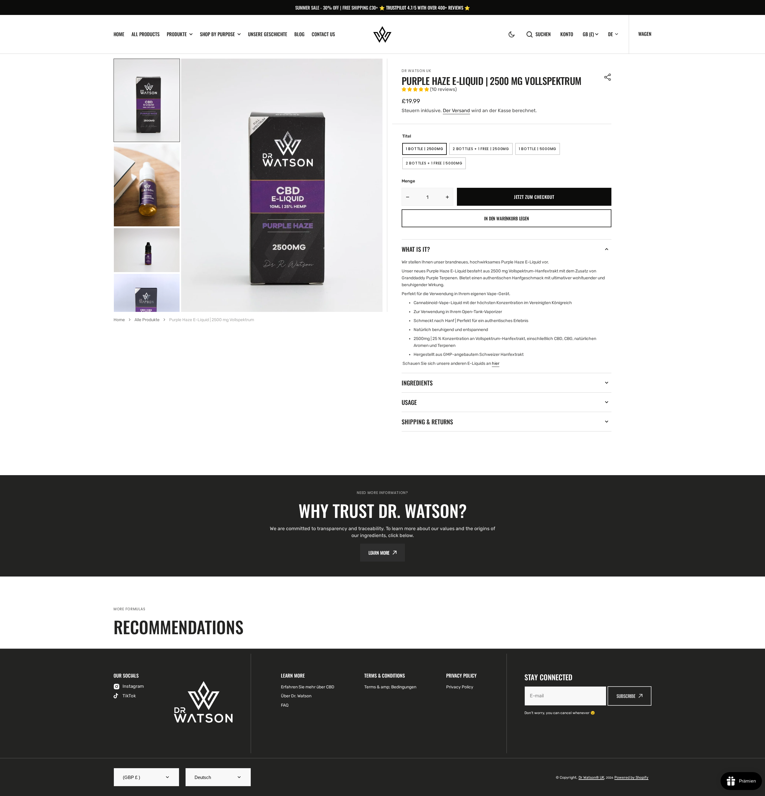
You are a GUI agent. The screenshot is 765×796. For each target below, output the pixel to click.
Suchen (543, 34)
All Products (145, 34)
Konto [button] (566, 34)
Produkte (177, 34)
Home (119, 34)
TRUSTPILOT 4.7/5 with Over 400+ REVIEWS (424, 7)
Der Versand (456, 110)
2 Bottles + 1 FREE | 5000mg (434, 165)
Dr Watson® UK (591, 777)
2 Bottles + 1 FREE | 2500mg (481, 150)
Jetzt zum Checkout (534, 196)
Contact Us (323, 34)
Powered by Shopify (631, 777)
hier (495, 363)
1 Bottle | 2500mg (426, 150)
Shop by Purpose (217, 34)
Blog (299, 34)
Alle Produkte (147, 319)
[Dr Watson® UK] (382, 34)
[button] (511, 34)
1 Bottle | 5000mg (539, 150)
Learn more (379, 552)
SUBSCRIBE (625, 696)
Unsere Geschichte (267, 34)
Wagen (644, 33)
